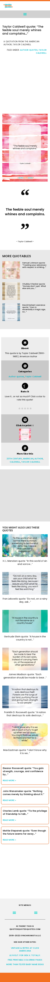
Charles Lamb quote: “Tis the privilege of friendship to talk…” (25, 812)
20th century (14, 458)
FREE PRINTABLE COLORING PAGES (25, 959)
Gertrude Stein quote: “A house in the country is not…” (25, 638)
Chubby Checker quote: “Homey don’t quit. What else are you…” (34, 286)
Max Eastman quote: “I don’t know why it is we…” (25, 752)
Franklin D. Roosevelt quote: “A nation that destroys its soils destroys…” (25, 714)
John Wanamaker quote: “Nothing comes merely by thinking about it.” (23, 793)
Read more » (9, 780)
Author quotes (29, 50)
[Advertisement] (25, 85)
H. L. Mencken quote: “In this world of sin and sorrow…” (25, 562)
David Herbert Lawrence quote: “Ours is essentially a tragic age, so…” (34, 308)
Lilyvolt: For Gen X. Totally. (25, 955)
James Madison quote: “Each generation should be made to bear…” (25, 676)
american (28, 458)
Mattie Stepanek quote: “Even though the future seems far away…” (24, 832)
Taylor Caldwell (33, 376)
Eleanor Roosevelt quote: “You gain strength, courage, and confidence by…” (23, 771)
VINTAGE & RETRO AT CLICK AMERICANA (25, 949)
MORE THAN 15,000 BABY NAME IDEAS (25, 964)
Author (38, 458)
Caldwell (15, 462)
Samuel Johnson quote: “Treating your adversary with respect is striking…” (34, 265)
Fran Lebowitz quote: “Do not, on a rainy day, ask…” (25, 600)
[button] (25, 14)
